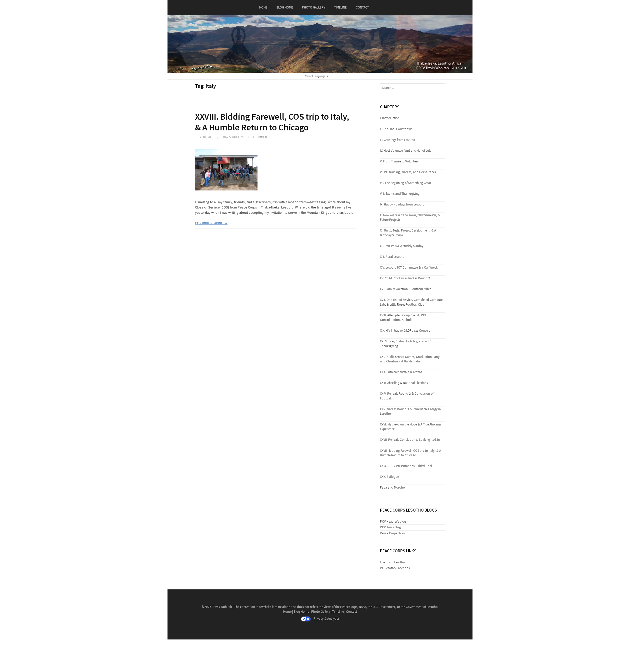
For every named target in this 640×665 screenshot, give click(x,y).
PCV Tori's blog (390, 527)
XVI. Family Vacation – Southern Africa (405, 289)
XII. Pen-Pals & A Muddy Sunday (401, 246)
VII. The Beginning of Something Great (405, 183)
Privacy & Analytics (326, 618)
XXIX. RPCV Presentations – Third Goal (406, 466)
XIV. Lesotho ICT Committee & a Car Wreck (409, 267)
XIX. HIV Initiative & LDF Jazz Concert (405, 330)
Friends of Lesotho (392, 562)
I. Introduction (390, 118)
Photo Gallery (313, 7)
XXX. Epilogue (389, 477)
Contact (362, 7)
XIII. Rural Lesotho (392, 257)
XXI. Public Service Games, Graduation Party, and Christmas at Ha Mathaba (410, 359)
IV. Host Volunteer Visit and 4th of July (405, 150)
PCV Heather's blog (393, 521)
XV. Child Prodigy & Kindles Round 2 (405, 278)
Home (263, 7)
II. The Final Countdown (396, 129)
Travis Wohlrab (233, 137)
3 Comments (261, 137)
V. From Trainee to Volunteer (399, 161)
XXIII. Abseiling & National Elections (404, 383)
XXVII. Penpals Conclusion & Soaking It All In (410, 439)
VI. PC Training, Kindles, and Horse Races (408, 172)
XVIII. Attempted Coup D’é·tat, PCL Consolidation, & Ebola (403, 317)
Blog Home (284, 7)
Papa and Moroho (392, 487)
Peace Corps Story (392, 533)
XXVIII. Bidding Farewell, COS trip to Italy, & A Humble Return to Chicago (272, 122)
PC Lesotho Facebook (395, 568)
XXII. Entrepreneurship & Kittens (401, 372)
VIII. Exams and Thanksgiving (400, 193)
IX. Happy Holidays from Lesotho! (402, 204)
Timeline (340, 7)
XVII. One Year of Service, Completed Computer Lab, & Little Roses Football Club (412, 302)
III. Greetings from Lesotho (397, 140)
